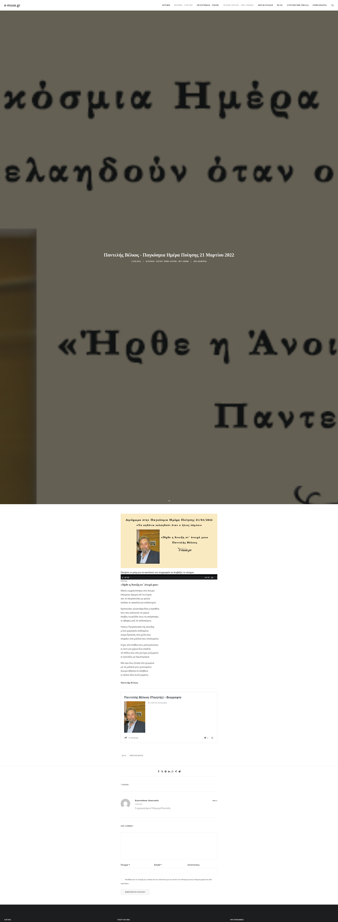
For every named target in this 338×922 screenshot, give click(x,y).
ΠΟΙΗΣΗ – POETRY (183, 5)
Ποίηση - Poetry (155, 355)
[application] (169, 764)
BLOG (280, 5)
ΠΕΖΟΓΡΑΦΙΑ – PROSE (208, 5)
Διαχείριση (202, 355)
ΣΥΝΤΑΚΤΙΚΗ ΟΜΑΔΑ (298, 5)
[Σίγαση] (212, 765)
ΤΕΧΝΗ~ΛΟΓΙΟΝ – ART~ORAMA (238, 5)
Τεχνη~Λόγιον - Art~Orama (176, 355)
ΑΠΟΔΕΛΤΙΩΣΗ (265, 5)
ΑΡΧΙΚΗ (166, 5)
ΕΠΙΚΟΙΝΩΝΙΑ (320, 5)
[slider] (125, 768)
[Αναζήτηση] (332, 5)
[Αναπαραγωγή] (122, 765)
